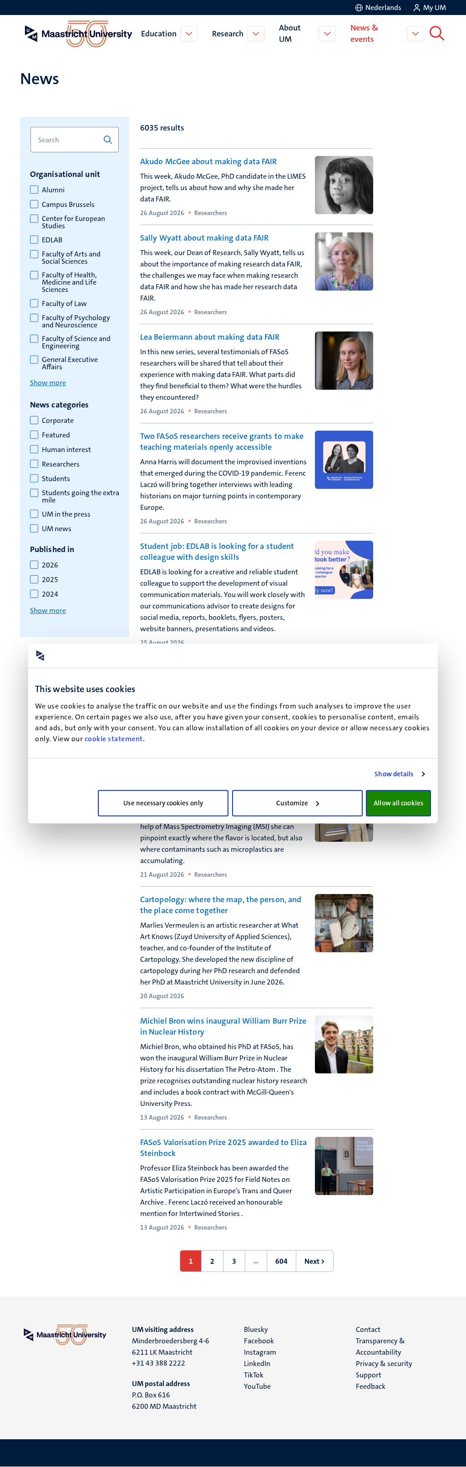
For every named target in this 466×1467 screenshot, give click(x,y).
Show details (394, 774)
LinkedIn (257, 1363)
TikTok (253, 1375)
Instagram (260, 1352)
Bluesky (256, 1329)
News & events (364, 33)
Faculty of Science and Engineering (76, 342)
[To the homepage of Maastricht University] (78, 34)
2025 (50, 579)
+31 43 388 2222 (158, 1363)
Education (159, 33)
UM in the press (66, 514)
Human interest (66, 449)
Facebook (259, 1341)
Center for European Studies (73, 222)
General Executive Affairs (70, 363)
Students (56, 478)
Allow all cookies (398, 803)
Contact (368, 1329)
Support (368, 1375)
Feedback (370, 1386)
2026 (50, 565)
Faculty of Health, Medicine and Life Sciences (69, 282)
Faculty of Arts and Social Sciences (71, 258)
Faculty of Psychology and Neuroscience (76, 321)
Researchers (61, 464)
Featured (56, 435)
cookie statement (114, 739)
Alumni (53, 190)
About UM (290, 33)
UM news (56, 529)
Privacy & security (384, 1363)
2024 (50, 594)
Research (227, 33)
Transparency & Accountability (380, 1346)
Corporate (58, 420)
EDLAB (52, 240)
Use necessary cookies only (163, 803)
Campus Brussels (68, 204)
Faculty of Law (64, 303)
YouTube (257, 1386)
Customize (292, 803)
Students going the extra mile (80, 496)
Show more (48, 382)
